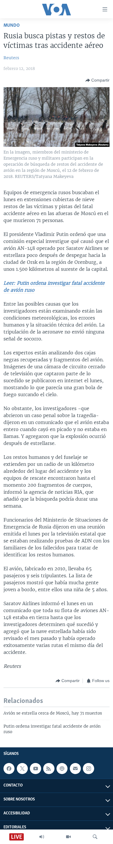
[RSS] (48, 768)
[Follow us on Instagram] (88, 768)
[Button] (97, 80)
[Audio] (41, 836)
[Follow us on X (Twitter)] (22, 768)
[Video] (68, 836)
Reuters (11, 57)
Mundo (11, 25)
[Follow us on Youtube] (35, 768)
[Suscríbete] (75, 768)
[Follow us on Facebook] (8, 768)
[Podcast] (62, 768)
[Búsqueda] (95, 836)
